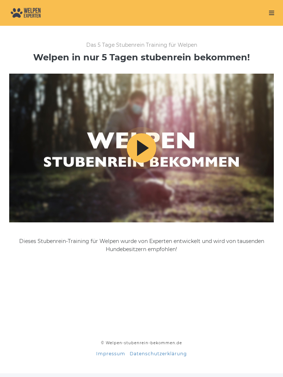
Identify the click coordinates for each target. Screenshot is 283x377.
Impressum (110, 353)
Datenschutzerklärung (158, 353)
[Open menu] (271, 13)
